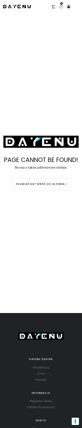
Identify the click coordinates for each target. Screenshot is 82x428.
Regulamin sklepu (41, 401)
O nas (41, 373)
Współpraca (41, 367)
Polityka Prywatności (41, 407)
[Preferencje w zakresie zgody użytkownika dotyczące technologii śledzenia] (75, 421)
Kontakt (41, 379)
